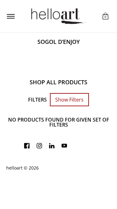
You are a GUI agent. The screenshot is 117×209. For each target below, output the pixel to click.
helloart (14, 168)
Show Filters (69, 99)
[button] (105, 16)
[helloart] (57, 16)
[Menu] (10, 16)
